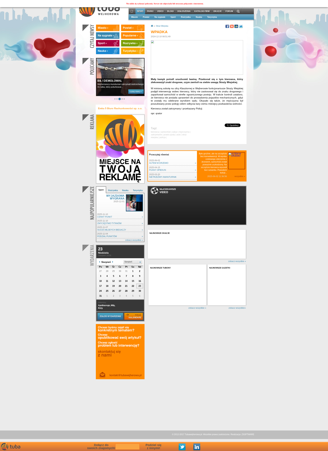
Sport (173, 17)
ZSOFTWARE (248, 434)
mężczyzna (184, 132)
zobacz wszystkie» (237, 308)
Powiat (146, 17)
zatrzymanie (156, 134)
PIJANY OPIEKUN (157, 170)
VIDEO (160, 11)
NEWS (140, 11)
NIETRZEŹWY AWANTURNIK (162, 177)
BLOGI (170, 11)
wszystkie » (240, 176)
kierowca (155, 132)
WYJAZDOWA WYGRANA (115, 197)
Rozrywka (186, 17)
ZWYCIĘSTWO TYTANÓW (109, 223)
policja (163, 137)
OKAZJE (217, 11)
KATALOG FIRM (202, 11)
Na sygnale (159, 17)
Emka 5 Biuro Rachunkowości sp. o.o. (120, 108)
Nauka (199, 17)
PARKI (150, 11)
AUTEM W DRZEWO (158, 163)
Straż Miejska (162, 26)
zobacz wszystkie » (134, 240)
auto (178, 134)
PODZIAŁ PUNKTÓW (107, 236)
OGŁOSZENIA (184, 11)
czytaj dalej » (135, 57)
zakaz (174, 132)
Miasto (134, 17)
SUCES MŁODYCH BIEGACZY (111, 230)
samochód (165, 132)
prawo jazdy (169, 134)
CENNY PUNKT (104, 217)
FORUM (229, 11)
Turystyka (212, 17)
